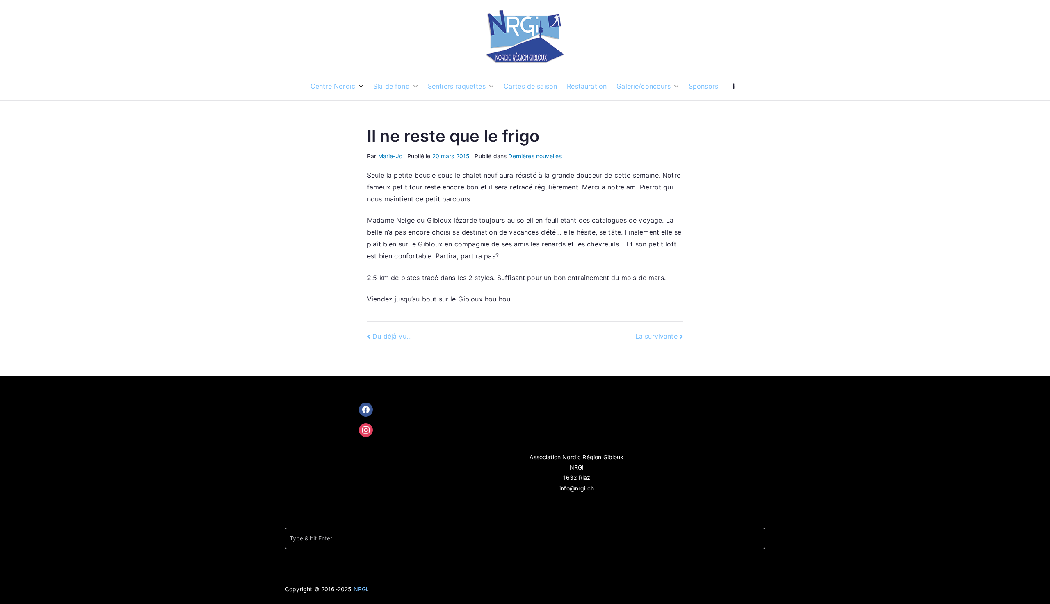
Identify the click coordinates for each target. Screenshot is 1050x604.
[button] (359, 86)
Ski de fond (391, 86)
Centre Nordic (332, 86)
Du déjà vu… (392, 336)
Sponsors (703, 86)
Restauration (587, 86)
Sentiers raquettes (457, 86)
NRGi (361, 589)
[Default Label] (366, 430)
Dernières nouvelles (535, 156)
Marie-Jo (390, 156)
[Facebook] (366, 410)
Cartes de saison (530, 86)
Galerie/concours (643, 86)
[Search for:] (525, 538)
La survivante (656, 336)
